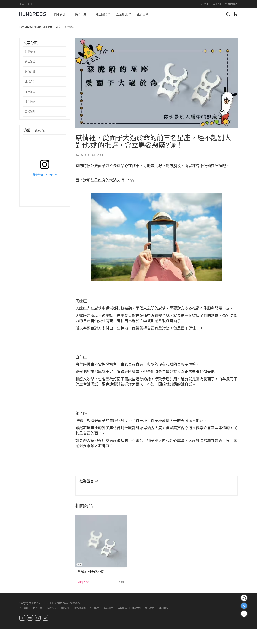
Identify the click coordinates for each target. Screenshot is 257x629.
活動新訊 (30, 51)
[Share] (244, 606)
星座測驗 (30, 91)
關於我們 (136, 607)
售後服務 (122, 607)
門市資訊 (23, 607)
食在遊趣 (30, 101)
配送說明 (108, 607)
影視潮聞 (30, 111)
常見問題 (149, 607)
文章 (58, 26)
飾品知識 (30, 61)
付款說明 (94, 607)
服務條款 (51, 607)
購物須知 (65, 607)
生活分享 (30, 81)
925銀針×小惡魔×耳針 (91, 571)
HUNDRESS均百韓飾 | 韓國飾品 (35, 26)
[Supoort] (244, 598)
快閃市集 (37, 607)
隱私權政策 (80, 607)
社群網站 (163, 607)
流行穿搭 (30, 71)
